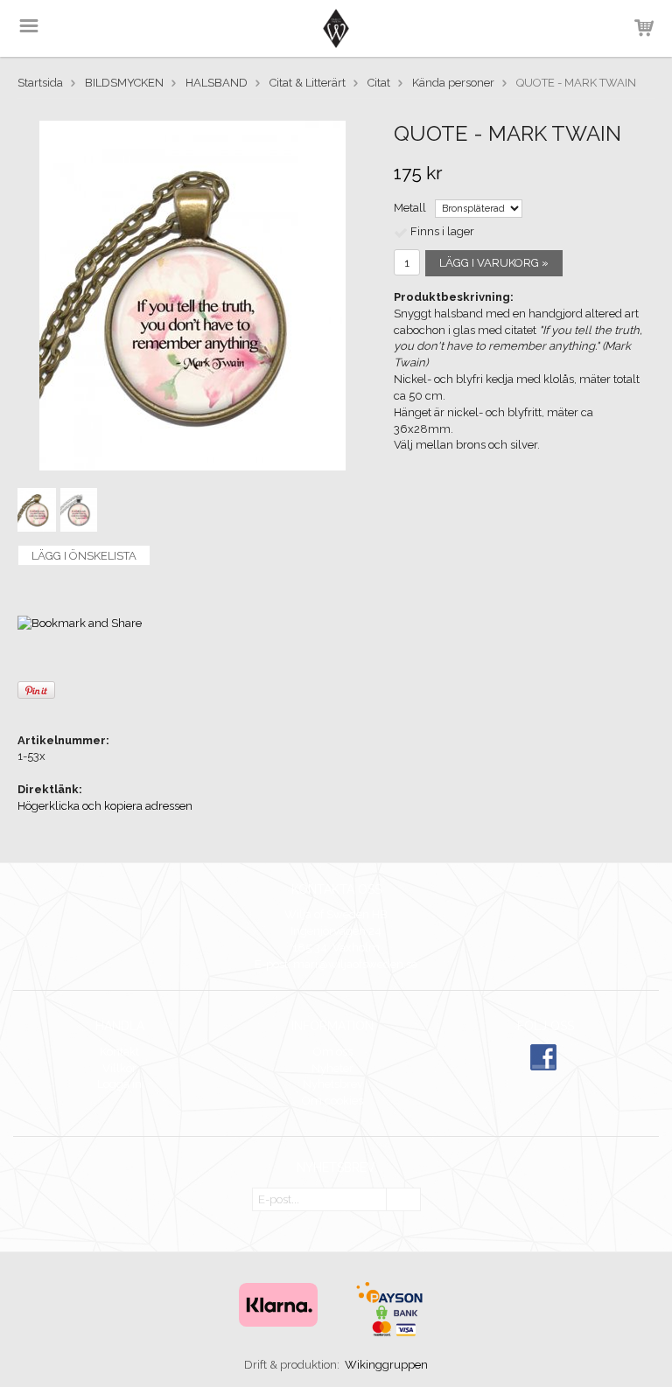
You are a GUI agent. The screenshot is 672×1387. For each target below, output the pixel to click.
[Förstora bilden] (192, 295)
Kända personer (453, 82)
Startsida (40, 82)
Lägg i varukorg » (494, 262)
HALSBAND (217, 82)
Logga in (119, 1084)
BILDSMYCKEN (124, 82)
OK (403, 1200)
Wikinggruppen (386, 1364)
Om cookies (332, 1100)
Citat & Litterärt (308, 82)
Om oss (333, 1051)
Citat (379, 82)
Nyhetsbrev (333, 1084)
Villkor (119, 1068)
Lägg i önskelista (84, 555)
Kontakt (119, 1051)
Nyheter (333, 1068)
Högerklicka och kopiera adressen (105, 805)
